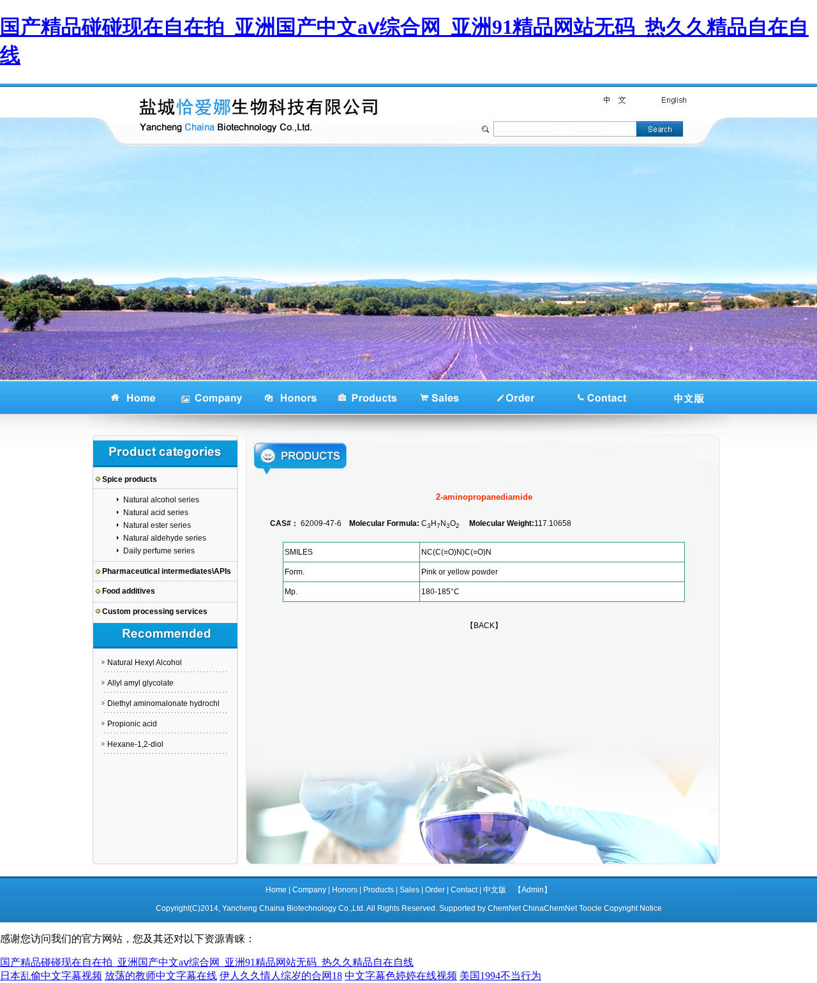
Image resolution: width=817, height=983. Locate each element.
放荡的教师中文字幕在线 (161, 975)
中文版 (494, 889)
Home (276, 889)
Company (309, 889)
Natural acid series (155, 512)
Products (378, 889)
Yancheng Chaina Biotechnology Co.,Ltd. (293, 908)
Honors (344, 889)
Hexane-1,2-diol (135, 744)
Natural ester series (157, 525)
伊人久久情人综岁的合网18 (281, 975)
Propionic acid (132, 723)
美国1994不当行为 (500, 975)
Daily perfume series (159, 550)
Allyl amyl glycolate (140, 683)
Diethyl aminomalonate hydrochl (163, 703)
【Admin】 (532, 889)
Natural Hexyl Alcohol (144, 662)
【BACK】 (484, 625)
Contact (464, 889)
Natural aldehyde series (164, 538)
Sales (409, 889)
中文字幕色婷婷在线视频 (401, 975)
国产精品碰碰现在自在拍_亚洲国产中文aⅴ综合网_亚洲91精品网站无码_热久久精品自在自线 (207, 962)
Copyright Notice (633, 908)
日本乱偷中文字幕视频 (51, 975)
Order (435, 889)
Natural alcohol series (161, 499)
